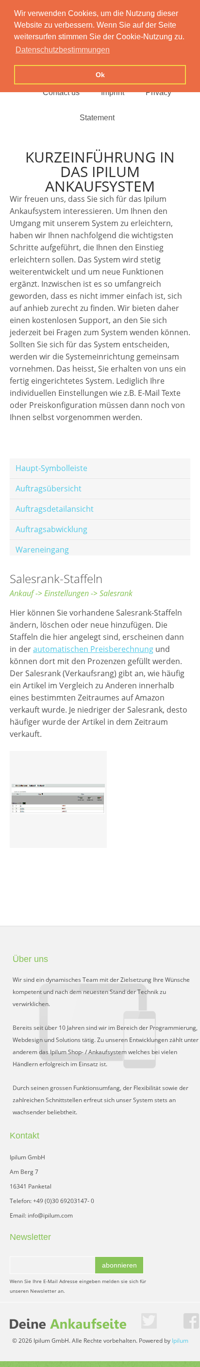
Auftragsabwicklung (51, 529)
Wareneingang (42, 549)
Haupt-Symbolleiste (51, 468)
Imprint (112, 92)
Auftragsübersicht (49, 488)
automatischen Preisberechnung (93, 649)
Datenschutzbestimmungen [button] (63, 50)
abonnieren (119, 1265)
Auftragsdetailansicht (55, 509)
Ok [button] (100, 75)
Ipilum (180, 1340)
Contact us (61, 92)
